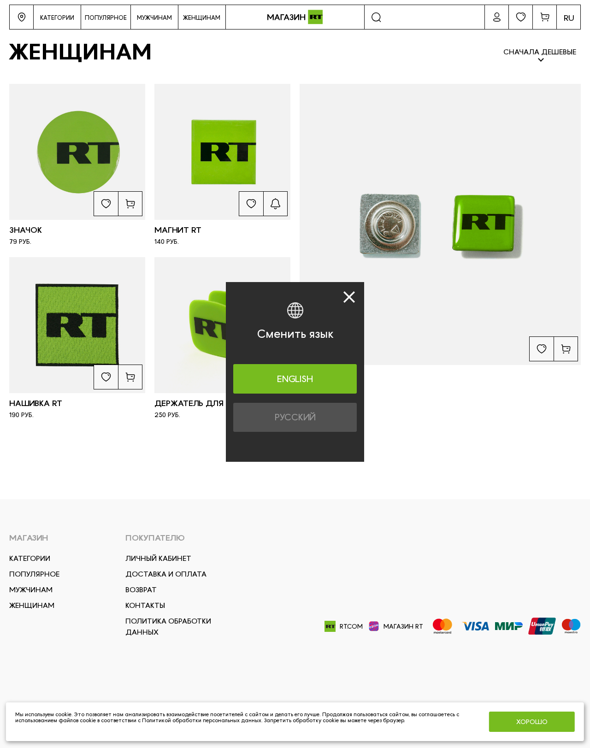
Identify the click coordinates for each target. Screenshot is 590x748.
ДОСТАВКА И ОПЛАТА (165, 574)
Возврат (141, 590)
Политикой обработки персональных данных (201, 720)
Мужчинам (31, 590)
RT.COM (351, 626)
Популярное (34, 574)
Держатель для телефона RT (219, 403)
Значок (25, 229)
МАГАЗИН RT (403, 626)
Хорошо (532, 722)
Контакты (145, 605)
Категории (29, 558)
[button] (21, 17)
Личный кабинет (158, 558)
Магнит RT (177, 229)
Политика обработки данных (168, 626)
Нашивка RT (35, 403)
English (295, 378)
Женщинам (31, 605)
